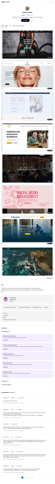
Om (10, 25)
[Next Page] (35, 477)
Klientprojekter (4, 25)
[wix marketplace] (6, 2)
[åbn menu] (52, 2)
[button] (27, 44)
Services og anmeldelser (18, 25)
